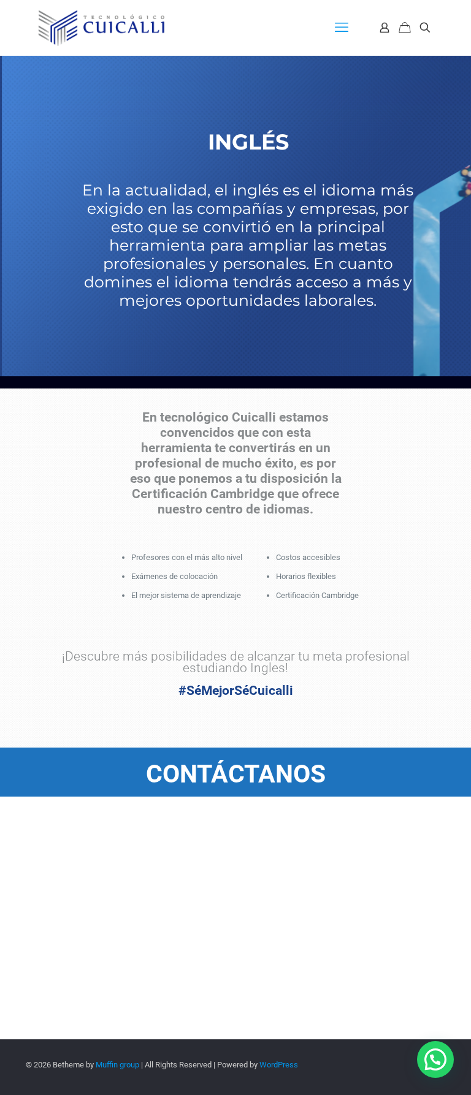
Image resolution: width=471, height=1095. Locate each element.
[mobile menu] (341, 27)
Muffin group (117, 1064)
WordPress (278, 1064)
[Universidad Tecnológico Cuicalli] (101, 27)
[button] (435, 1059)
